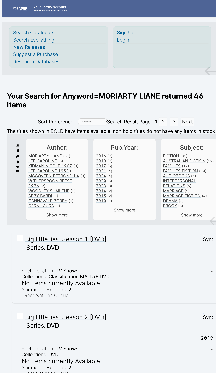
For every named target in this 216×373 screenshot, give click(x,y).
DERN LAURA (41, 205)
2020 (101, 180)
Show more (57, 215)
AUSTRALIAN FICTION (184, 160)
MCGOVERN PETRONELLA (53, 175)
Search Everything (33, 40)
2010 (101, 200)
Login (123, 40)
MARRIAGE (173, 190)
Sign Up (125, 32)
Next (187, 122)
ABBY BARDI (40, 195)
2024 (101, 175)
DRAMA (170, 200)
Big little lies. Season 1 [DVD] (65, 239)
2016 (101, 155)
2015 (101, 195)
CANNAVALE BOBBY (47, 200)
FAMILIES (172, 165)
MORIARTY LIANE (45, 155)
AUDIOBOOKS (176, 175)
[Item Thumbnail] (208, 239)
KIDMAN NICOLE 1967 (50, 165)
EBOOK (170, 205)
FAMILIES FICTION (180, 170)
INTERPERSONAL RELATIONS (179, 183)
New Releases (29, 47)
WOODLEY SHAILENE (48, 190)
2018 (101, 160)
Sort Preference (55, 122)
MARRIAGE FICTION (182, 195)
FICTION (171, 155)
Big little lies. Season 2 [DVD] (65, 317)
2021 (101, 170)
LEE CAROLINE (42, 160)
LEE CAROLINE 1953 (48, 170)
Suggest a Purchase (35, 54)
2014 (101, 190)
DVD (53, 247)
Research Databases (36, 62)
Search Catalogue (33, 32)
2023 (101, 185)
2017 (101, 165)
